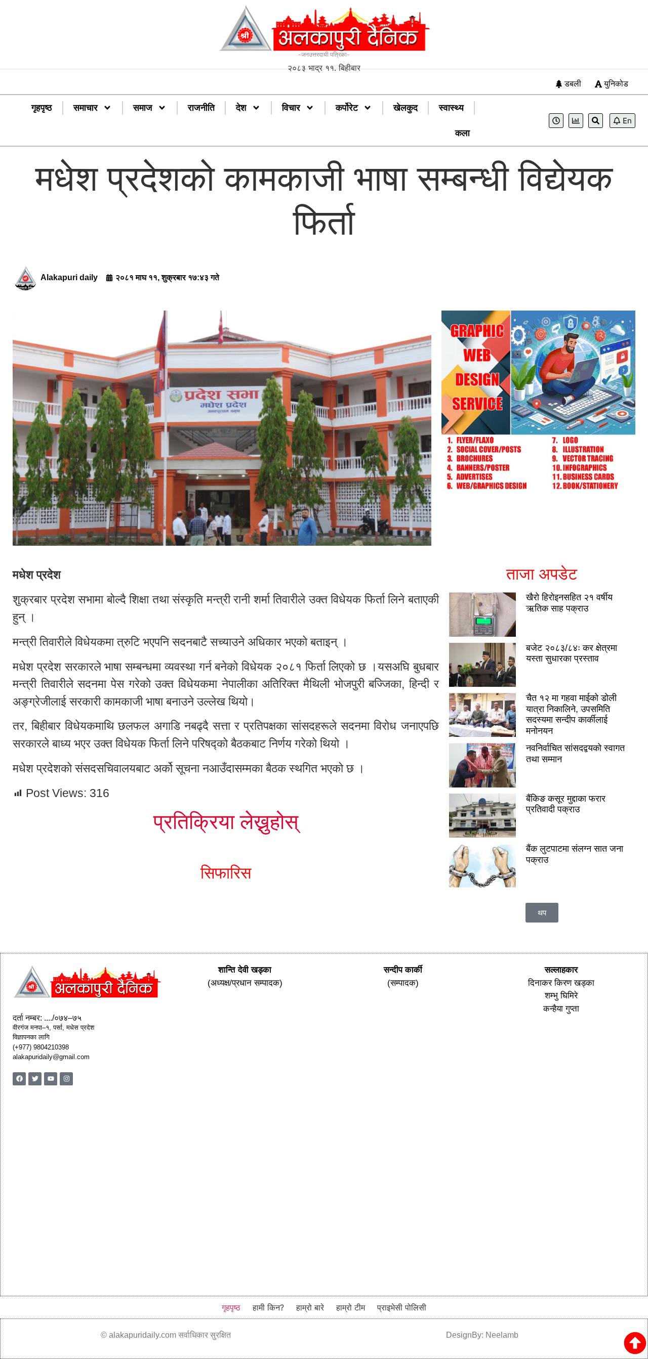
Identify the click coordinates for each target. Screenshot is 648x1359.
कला (462, 133)
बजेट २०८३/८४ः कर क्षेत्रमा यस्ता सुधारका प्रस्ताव (571, 653)
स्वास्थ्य (451, 108)
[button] (541, 913)
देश (241, 108)
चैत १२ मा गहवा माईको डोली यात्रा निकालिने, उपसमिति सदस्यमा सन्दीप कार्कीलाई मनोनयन (571, 714)
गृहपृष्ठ (41, 108)
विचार (291, 108)
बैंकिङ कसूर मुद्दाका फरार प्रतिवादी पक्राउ (565, 804)
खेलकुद (405, 108)
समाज (142, 108)
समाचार (85, 108)
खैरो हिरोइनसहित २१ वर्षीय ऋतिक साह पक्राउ (569, 602)
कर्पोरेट (347, 108)
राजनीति (201, 108)
